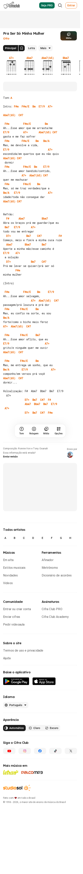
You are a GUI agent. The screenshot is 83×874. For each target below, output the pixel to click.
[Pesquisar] (60, 5)
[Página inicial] (11, 5)
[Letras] (10, 772)
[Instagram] (25, 751)
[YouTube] (9, 751)
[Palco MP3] (32, 772)
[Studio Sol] (16, 788)
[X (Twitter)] (71, 751)
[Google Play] (16, 681)
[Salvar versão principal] (22, 48)
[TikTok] (55, 751)
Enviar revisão (10, 456)
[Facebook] (40, 751)
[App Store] (44, 681)
